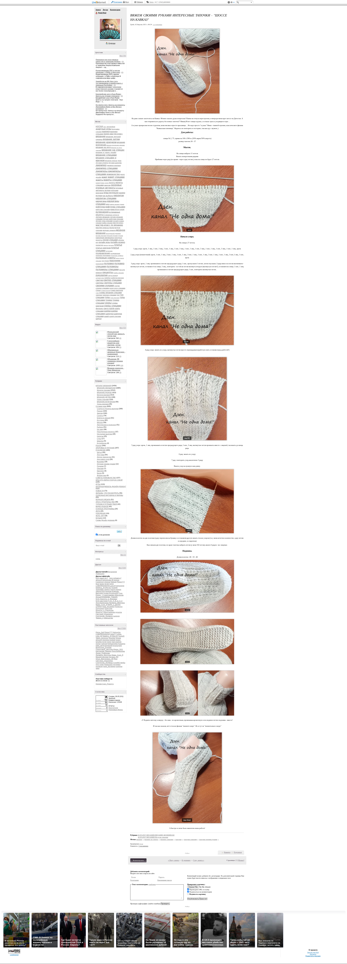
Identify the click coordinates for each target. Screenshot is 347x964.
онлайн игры (104, 242)
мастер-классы (102, 228)
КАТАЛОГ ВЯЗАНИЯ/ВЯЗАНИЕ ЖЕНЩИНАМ (156, 835)
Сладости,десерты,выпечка (107, 409)
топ (118, 295)
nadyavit (104, 644)
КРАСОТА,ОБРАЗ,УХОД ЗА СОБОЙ (109, 480)
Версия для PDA (313, 952)
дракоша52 (100, 574)
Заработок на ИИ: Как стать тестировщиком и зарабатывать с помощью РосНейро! (109, 83)
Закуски (100, 413)
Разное (100, 411)
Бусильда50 (113, 593)
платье (118, 245)
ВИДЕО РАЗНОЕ (102, 506)
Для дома (100, 455)
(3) (120, 356)
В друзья (112, 43)
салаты (107, 278)
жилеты (112, 183)
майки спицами (107, 223)
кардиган (119, 195)
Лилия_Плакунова (103, 653)
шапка (107, 311)
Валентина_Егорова (103, 647)
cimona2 (107, 582)
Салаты (100, 416)
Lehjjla (118, 634)
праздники (114, 260)
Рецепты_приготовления (105, 612)
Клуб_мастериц (102, 601)
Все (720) (122, 568)
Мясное (100, 422)
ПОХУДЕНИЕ (101, 513)
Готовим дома (101, 406)
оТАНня (99, 607)
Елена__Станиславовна (105, 595)
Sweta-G (107, 590)
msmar (98, 644)
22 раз (141, 844)
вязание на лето (103, 147)
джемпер (101, 165)
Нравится (227, 852)
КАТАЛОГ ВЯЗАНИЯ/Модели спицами (153, 837)
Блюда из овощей (104, 418)
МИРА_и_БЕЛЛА (114, 605)
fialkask (113, 582)
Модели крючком (103, 395)
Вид (232, 3)
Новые (241, 860)
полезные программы (103, 255)
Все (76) (123, 56)
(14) (121, 365)
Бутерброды (102, 443)
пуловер (109, 263)
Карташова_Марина (103, 651)
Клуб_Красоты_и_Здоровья (106, 599)
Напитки (100, 436)
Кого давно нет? (102, 578)
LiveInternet (99, 2)
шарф (106, 316)
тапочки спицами (109, 295)
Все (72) (123, 328)
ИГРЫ (98, 484)
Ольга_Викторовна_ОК (104, 659)
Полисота (118, 607)
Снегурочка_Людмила (104, 616)
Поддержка (229, 2)
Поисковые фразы (116, 710)
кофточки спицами (103, 210)
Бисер (99, 473)
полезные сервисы (117, 255)
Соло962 (116, 663)
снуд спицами (119, 288)
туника (108, 300)
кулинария (102, 212)
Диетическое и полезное (106, 425)
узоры (108, 303)
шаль (112, 308)
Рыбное (100, 427)
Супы (99, 439)
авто (104, 126)
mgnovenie (120, 586)
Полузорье (100, 608)
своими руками (105, 285)
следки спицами (102, 288)
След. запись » (198, 860)
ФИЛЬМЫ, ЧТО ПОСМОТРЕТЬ (107, 493)
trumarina (121, 644)
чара (97, 668)
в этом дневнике (103, 535)
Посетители (113, 708)
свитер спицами (112, 280)
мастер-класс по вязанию (109, 225)
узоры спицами (112, 305)
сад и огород (113, 275)
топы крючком (114, 297)
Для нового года (103, 459)
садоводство (100, 278)
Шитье (99, 452)
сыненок (116, 616)
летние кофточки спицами (113, 219)
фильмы (99, 308)
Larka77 (113, 634)
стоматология (105, 290)
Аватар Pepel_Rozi (110, 29)
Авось (151, 2)
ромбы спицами (118, 273)
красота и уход (117, 209)
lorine (112, 584)
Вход (127, 2)
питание (111, 245)
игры (106, 192)
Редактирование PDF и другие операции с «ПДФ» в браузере (108, 71)
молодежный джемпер (113, 233)
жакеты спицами (113, 180)
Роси (115, 659)
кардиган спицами (106, 198)
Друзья (105, 10)
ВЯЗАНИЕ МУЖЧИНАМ (106, 402)
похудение (105, 261)
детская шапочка (115, 163)
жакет (104, 177)
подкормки (109, 251)
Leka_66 (99, 636)
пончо (118, 258)
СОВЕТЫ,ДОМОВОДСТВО (106, 478)
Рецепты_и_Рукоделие (105, 610)
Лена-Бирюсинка (102, 603)
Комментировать (138, 860)
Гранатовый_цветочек (104, 649)
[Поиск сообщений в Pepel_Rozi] (119, 531)
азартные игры (103, 129)
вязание (101, 136)
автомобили (111, 126)
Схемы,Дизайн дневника (105, 520)
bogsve (116, 580)
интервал (117, 665)
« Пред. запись (173, 860)
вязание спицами (106, 154)
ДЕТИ (98, 511)
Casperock (100, 582)
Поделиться (238, 852)
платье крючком (103, 248)
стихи (98, 290)
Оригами (100, 469)
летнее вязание (103, 217)
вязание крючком (106, 142)
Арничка (108, 591)
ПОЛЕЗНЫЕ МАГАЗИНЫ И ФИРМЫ (109, 495)
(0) (123, 62)
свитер (99, 280)
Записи (98, 10)
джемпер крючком (114, 165)
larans (102, 584)
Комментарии (115, 10)
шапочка (109, 314)
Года (120, 593)
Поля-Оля (108, 608)
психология (100, 264)
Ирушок (99, 597)
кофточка (100, 207)
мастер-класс (118, 223)
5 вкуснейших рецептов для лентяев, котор (114, 343)
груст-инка (100, 665)
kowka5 (112, 640)
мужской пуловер (112, 235)
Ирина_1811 (118, 649)
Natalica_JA (100, 588)
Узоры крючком (103, 404)
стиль (98, 559)
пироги (106, 245)
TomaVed (111, 638)
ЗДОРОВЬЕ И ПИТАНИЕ (105, 448)
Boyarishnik (112, 572)
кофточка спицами (115, 207)
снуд (111, 288)
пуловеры (112, 266)
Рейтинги (140, 2)
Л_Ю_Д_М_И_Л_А (115, 601)
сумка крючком (116, 290)
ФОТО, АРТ (100, 516)
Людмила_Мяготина (117, 603)
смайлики (152, 884)
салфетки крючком (117, 278)
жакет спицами (116, 177)
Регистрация (118, 2)
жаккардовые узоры (102, 183)
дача (119, 161)
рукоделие (102, 275)
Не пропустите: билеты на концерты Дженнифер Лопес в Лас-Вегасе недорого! (110, 107)
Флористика (101, 475)
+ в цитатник (157, 24)
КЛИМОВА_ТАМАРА (110, 597)
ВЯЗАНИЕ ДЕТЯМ (104, 397)
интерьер (113, 193)
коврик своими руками (117, 204)
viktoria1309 (100, 591)
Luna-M (113, 586)
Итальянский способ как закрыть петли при (116, 334)
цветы (106, 308)
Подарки (100, 466)
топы (107, 297)
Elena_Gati (100, 632)
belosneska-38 (107, 580)
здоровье (116, 185)
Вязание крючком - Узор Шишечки (115, 369)
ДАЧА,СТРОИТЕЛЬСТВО (105, 502)
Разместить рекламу (313, 956)
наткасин (99, 666)
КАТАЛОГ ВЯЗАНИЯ (103, 386)
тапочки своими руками (208, 839)
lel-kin (107, 584)
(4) (120, 338)
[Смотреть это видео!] (101, 335)
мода (111, 228)
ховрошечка (108, 618)
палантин (99, 245)
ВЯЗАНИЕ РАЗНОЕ (104, 393)
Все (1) (123, 555)
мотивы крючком (101, 235)
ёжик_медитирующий (104, 646)
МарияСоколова (102, 657)
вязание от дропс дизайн (106, 152)
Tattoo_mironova (102, 638)
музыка (120, 235)
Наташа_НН (113, 657)
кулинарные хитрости (111, 215)
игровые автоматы (105, 188)
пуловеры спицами (107, 269)
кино (107, 204)
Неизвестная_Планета (105, 684)
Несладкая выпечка (104, 434)
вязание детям (111, 139)
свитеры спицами (113, 283)
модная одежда (109, 230)
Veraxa (118, 638)
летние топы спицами (104, 221)
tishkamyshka (113, 644)
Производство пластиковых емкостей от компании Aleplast (108, 61)
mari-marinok (116, 642)
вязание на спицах (113, 149)
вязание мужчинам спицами (115, 145)
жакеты (99, 180)
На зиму (100, 429)
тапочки (99, 295)
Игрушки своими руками (106, 464)
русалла (118, 612)
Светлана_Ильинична (104, 614)
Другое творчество (104, 457)
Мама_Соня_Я (101, 605)
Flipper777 (121, 582)
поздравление (103, 253)
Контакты (313, 954)
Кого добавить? (115, 578)
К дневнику (186, 860)
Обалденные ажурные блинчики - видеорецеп (116, 352)
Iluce (97, 584)
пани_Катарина (108, 607)
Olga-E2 (108, 588)
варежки (106, 131)
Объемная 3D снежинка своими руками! (115, 361)
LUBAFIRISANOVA (103, 586)
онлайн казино (117, 242)
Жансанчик (119, 595)
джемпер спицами (107, 168)
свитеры (100, 283)
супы (97, 293)
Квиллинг (100, 471)
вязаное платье (111, 161)
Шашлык (100, 441)
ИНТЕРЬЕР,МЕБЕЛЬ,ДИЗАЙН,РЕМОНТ (111, 487)
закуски (107, 185)
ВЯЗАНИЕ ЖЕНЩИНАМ (106, 388)
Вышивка (100, 462)
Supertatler (100, 590)
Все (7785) (122, 628)
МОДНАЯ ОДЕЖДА (103, 500)
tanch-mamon (116, 590)
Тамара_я (99, 618)
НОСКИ (99, 126)
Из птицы (100, 420)
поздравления (115, 253)
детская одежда (102, 163)
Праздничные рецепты (106, 432)
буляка (106, 593)
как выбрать (108, 196)
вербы (122, 663)
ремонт (99, 272)
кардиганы (101, 201)
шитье (99, 318)
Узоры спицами (103, 399)
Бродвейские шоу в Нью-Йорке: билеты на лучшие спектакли (108, 95)
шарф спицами (115, 316)
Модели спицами (103, 390)
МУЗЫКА (99, 518)
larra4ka (99, 642)
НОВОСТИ (100, 491)
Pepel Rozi (97, 13)
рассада (122, 270)
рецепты (108, 272)
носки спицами (110, 240)
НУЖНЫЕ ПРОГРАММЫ (105, 509)
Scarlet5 (114, 588)
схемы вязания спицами (110, 292)
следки (117, 286)
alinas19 (99, 580)
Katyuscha (117, 632)
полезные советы (105, 257)
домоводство (113, 174)
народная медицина (105, 238)
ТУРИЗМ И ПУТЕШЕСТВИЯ (106, 504)
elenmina (105, 640)
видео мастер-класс (113, 134)
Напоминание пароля (164, 880)
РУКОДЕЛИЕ (101, 450)
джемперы (102, 171)
